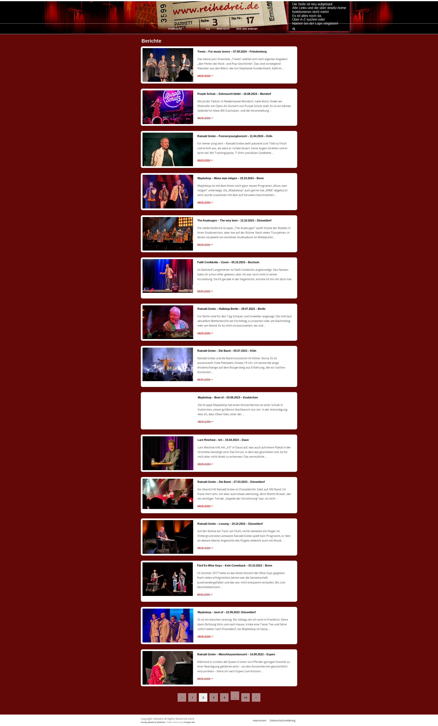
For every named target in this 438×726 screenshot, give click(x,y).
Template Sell (189, 722)
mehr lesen (204, 75)
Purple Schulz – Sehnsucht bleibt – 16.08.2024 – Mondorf (234, 93)
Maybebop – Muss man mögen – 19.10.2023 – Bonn (230, 178)
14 (245, 697)
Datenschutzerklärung (282, 720)
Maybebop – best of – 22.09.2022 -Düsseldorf (227, 612)
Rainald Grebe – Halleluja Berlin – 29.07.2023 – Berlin (231, 308)
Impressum (259, 720)
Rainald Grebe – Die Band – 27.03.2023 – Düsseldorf (231, 481)
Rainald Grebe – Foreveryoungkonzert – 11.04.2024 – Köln (234, 136)
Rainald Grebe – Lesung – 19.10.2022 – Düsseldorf (230, 523)
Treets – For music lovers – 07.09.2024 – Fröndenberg (232, 51)
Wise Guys (223, 28)
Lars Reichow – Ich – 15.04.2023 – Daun (223, 439)
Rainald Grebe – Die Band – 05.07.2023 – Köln (226, 350)
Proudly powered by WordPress (153, 722)
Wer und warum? (247, 28)
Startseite (175, 28)
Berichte (193, 28)
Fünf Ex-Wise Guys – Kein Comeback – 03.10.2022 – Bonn (234, 565)
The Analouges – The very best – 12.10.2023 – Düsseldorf (234, 220)
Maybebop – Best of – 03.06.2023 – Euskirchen (228, 397)
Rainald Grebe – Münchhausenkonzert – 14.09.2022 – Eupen (236, 654)
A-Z (208, 28)
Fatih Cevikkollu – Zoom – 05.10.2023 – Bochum (228, 262)
